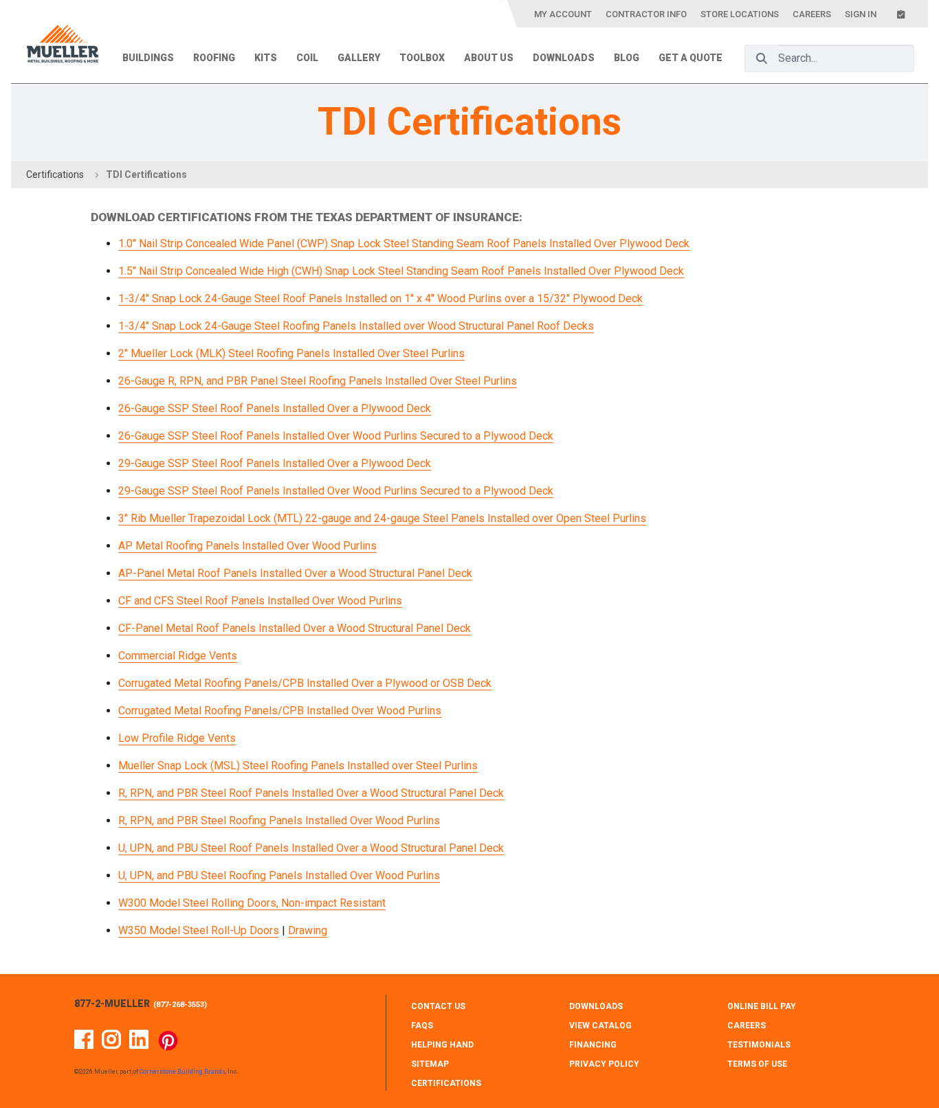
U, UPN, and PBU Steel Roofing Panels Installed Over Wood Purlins (279, 875)
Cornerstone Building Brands (182, 1071)
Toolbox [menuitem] (422, 57)
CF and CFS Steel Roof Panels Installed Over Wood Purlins (260, 600)
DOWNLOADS (596, 1006)
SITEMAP (430, 1064)
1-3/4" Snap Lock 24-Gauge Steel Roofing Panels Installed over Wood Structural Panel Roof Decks (356, 325)
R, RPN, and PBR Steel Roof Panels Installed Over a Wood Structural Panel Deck (311, 793)
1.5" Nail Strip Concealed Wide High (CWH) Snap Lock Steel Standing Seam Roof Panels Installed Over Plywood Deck (401, 271)
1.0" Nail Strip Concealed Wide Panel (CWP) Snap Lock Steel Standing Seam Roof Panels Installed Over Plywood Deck (403, 243)
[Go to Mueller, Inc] (62, 46)
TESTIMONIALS (759, 1045)
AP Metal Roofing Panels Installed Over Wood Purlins (247, 545)
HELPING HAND (442, 1045)
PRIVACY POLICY (604, 1064)
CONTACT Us (438, 1006)
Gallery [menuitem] (359, 57)
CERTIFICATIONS (446, 1083)
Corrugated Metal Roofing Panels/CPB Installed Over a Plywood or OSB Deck (304, 683)
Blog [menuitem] (626, 57)
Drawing (307, 930)
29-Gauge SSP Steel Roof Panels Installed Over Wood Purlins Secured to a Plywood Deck (335, 490)
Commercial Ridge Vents (177, 655)
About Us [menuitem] (488, 57)
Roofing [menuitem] (214, 57)
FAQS (422, 1025)
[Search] (762, 58)
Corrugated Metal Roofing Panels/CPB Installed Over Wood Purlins (279, 710)
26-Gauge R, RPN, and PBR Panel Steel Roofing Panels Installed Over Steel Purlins (317, 380)
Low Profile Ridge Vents (177, 738)
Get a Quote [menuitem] (690, 57)
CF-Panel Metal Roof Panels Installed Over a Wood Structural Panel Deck (294, 628)
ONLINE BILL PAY (761, 1006)
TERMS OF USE (757, 1064)
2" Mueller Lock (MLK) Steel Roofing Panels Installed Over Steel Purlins (291, 353)
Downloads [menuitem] (564, 57)
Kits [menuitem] (265, 57)
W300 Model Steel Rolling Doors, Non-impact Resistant (252, 902)
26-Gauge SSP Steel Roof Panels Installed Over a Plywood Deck (274, 408)
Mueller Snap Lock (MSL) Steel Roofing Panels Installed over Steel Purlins (298, 765)
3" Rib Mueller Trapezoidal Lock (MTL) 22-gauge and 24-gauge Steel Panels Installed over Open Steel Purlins (382, 518)
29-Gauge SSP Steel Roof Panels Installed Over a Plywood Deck (274, 463)
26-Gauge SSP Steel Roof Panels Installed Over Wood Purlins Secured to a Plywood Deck (335, 435)
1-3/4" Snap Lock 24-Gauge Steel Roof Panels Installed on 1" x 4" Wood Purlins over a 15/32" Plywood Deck (380, 298)
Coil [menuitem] (307, 57)
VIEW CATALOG (600, 1025)
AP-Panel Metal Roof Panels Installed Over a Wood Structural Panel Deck (295, 573)
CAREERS (746, 1025)
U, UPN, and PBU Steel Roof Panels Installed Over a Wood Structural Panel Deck (311, 848)
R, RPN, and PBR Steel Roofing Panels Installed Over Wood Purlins (279, 820)
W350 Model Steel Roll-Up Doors (198, 930)
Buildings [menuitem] (148, 57)
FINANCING (593, 1045)
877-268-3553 (180, 1004)
